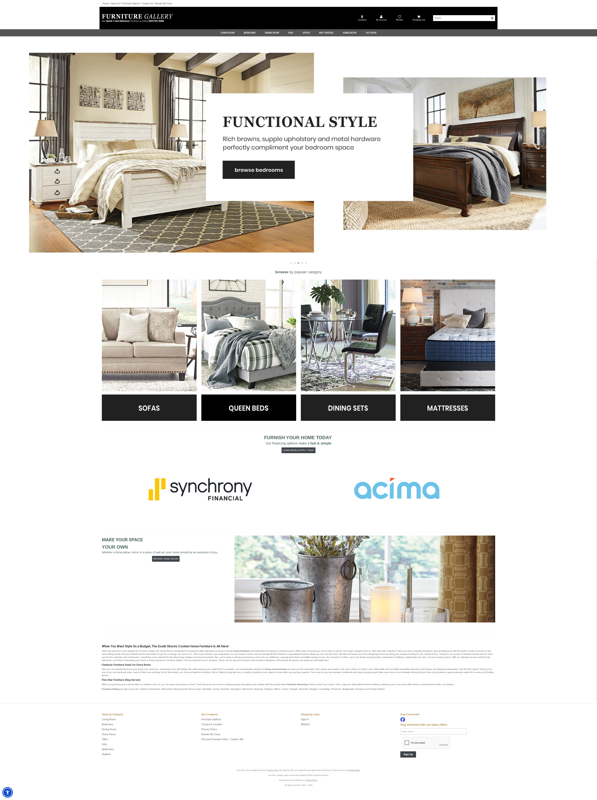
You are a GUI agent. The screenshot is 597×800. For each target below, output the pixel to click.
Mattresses (326, 33)
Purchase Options (131, 3)
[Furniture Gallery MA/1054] (137, 18)
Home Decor (349, 33)
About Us (115, 3)
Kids (290, 33)
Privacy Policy (209, 729)
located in (256, 660)
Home (106, 3)
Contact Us (147, 3)
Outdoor (371, 33)
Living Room (227, 33)
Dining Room (272, 33)
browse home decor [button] (165, 558)
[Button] (492, 18)
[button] (381, 18)
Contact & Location (211, 724)
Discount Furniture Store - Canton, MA (222, 739)
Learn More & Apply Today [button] (298, 450)
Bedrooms (250, 33)
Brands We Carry (163, 3)
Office (306, 33)
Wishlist (305, 724)
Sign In (305, 719)
